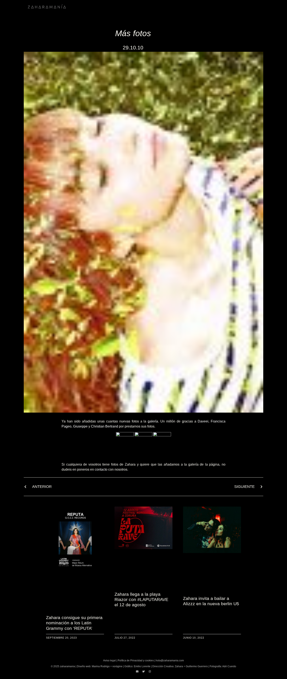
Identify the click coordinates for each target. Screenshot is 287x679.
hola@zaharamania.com (170, 660)
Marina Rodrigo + (102, 666)
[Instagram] (150, 671)
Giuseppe (80, 426)
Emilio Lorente (142, 666)
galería (153, 421)
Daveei (203, 421)
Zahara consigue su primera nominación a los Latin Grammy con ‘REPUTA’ (74, 622)
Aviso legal (109, 660)
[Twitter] (143, 671)
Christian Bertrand (104, 426)
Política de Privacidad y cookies (136, 660)
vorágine (117, 666)
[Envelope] (137, 671)
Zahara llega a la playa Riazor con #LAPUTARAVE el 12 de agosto (141, 599)
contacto (101, 469)
